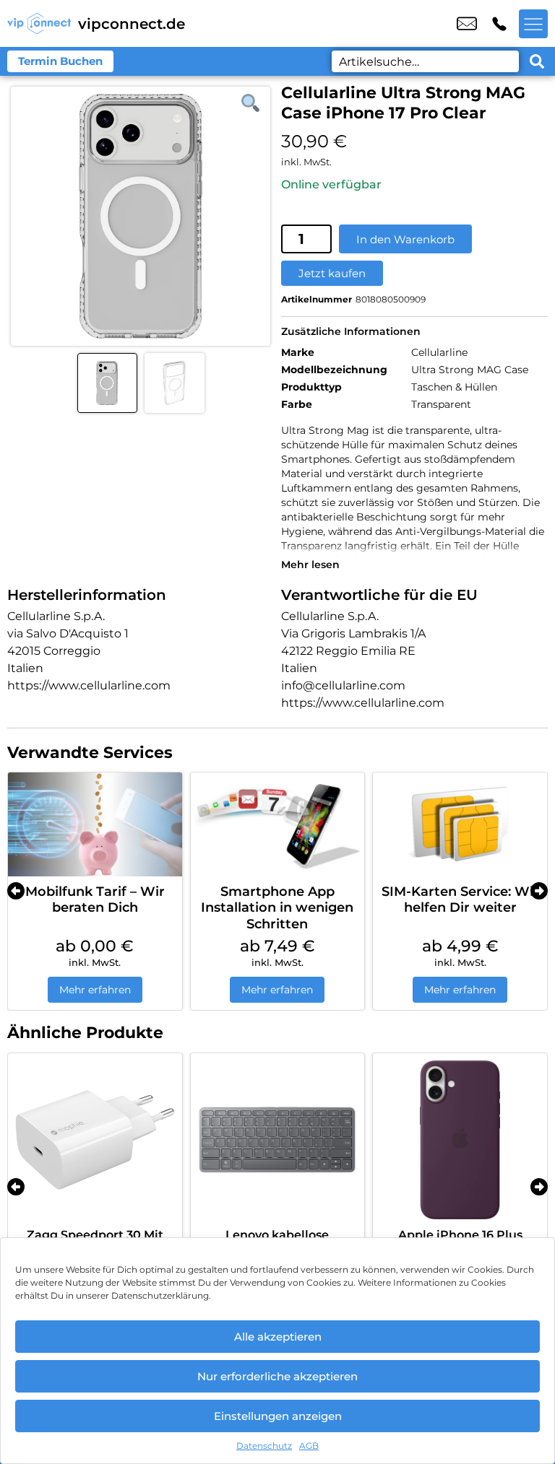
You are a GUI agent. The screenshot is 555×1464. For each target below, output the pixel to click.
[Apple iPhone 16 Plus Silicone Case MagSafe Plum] (460, 1140)
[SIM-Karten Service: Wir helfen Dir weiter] (460, 824)
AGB (309, 1445)
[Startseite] (39, 23)
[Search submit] (537, 61)
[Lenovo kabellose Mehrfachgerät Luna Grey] (278, 1140)
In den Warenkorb (405, 239)
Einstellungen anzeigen (278, 1416)
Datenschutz (264, 1445)
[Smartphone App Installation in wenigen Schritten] (278, 824)
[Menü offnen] (533, 23)
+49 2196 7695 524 (499, 23)
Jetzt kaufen (332, 273)
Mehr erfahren (95, 989)
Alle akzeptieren (278, 1336)
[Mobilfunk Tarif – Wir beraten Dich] (95, 824)
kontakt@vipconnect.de (467, 23)
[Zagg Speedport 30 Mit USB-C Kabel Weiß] (95, 1140)
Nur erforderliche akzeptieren (277, 1376)
